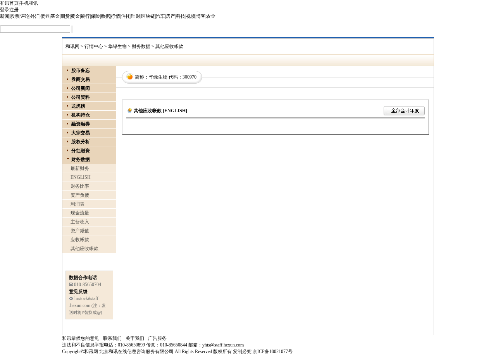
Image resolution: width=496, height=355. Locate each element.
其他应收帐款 (84, 248)
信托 (125, 16)
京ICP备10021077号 (273, 351)
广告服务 (157, 338)
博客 (200, 16)
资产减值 (80, 230)
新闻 (4, 16)
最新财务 (80, 168)
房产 (170, 16)
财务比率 (80, 186)
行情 (115, 16)
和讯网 (72, 46)
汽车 (160, 16)
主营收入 (80, 222)
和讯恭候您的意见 (80, 338)
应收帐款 (80, 239)
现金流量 (80, 213)
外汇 (35, 16)
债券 (45, 16)
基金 (55, 16)
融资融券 (80, 124)
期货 (65, 16)
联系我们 (112, 338)
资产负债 (80, 195)
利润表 (77, 204)
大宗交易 (80, 132)
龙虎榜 (78, 106)
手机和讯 (28, 3)
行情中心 (93, 46)
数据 (105, 16)
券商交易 (80, 79)
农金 (210, 16)
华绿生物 (117, 46)
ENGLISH (81, 177)
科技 (180, 16)
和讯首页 (9, 3)
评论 (24, 16)
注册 (14, 9)
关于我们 (135, 338)
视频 (190, 16)
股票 (14, 16)
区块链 (148, 16)
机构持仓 (80, 115)
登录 (4, 9)
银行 (85, 16)
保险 (95, 16)
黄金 (75, 16)
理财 (135, 16)
